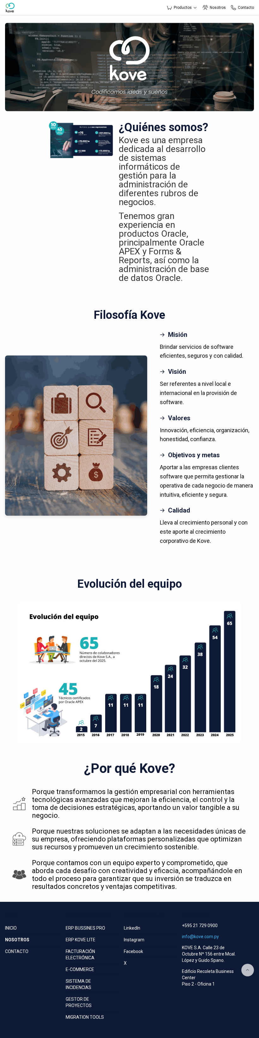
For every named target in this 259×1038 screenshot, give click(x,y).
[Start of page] (247, 970)
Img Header (15, 27)
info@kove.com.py (200, 936)
